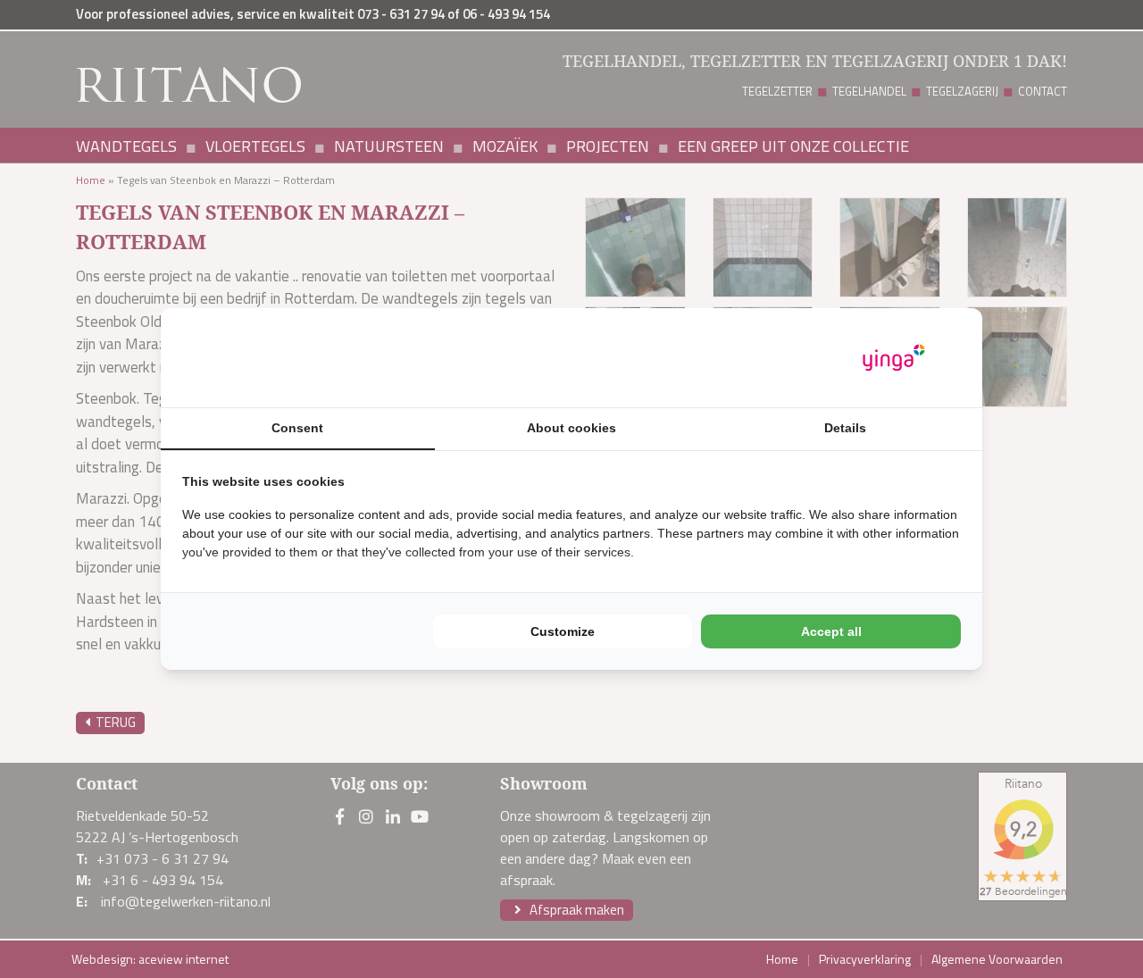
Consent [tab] (297, 428)
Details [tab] (845, 428)
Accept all (831, 631)
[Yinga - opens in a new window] (894, 358)
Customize (562, 631)
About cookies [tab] (571, 428)
